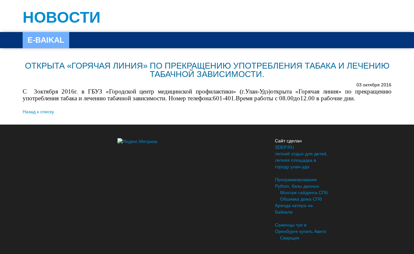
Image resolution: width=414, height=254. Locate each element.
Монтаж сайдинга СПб (304, 192)
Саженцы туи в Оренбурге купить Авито (300, 228)
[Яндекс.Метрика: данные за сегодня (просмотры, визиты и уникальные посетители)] (137, 141)
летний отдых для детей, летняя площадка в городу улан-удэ (301, 160)
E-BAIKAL (45, 40)
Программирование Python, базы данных (297, 183)
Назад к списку (38, 111)
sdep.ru (284, 147)
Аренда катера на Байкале (294, 209)
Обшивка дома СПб (301, 199)
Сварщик (289, 237)
